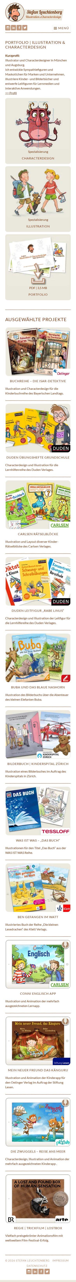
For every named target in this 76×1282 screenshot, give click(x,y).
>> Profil (11, 93)
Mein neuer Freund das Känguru (38, 1070)
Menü (63, 28)
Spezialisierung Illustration (38, 199)
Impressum (60, 1260)
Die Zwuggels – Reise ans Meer (38, 1151)
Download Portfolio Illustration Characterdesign (38, 267)
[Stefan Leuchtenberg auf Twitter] (24, 27)
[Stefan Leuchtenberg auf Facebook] (19, 27)
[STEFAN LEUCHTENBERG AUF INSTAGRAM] (29, 1271)
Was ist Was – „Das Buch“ (38, 840)
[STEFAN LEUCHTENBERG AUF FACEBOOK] (41, 1271)
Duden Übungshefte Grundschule (38, 457)
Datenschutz (37, 1265)
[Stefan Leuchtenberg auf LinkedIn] (13, 27)
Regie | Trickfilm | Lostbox (38, 1228)
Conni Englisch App (38, 993)
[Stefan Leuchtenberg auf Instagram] (7, 27)
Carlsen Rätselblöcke (38, 534)
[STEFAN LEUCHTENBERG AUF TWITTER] (47, 1271)
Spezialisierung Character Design (38, 131)
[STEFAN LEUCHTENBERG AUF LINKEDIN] (35, 1271)
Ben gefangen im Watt (38, 917)
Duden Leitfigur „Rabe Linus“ (38, 610)
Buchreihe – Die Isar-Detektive (38, 381)
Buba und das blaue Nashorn (38, 687)
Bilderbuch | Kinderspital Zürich (38, 764)
